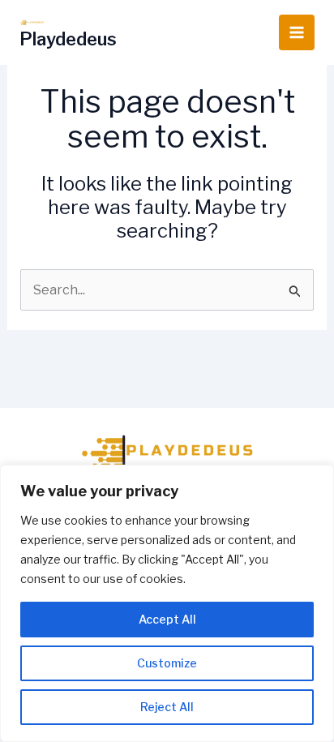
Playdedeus (68, 38)
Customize (167, 663)
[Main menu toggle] (297, 32)
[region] (167, 603)
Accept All (167, 619)
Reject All (167, 707)
